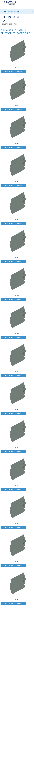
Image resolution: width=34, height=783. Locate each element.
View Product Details (13, 71)
